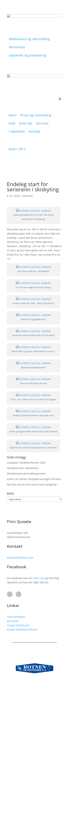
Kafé (12, 123)
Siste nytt (25, 123)
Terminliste (17, 47)
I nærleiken (17, 131)
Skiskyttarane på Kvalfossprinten (26, 473)
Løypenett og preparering (27, 55)
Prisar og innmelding (35, 115)
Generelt (27, 196)
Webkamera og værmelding (29, 39)
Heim (13, 115)
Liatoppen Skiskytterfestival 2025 (26, 462)
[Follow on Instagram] (18, 594)
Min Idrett (13, 621)
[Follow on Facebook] (10, 594)
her (9, 258)
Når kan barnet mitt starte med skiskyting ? (32, 484)
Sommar (42, 123)
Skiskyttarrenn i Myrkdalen (23, 468)
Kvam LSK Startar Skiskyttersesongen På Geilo (34, 479)
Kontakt (34, 131)
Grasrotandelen (16, 616)
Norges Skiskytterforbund (22, 629)
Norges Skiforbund (18, 625)
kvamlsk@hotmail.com (20, 557)
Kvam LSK (16, 149)
